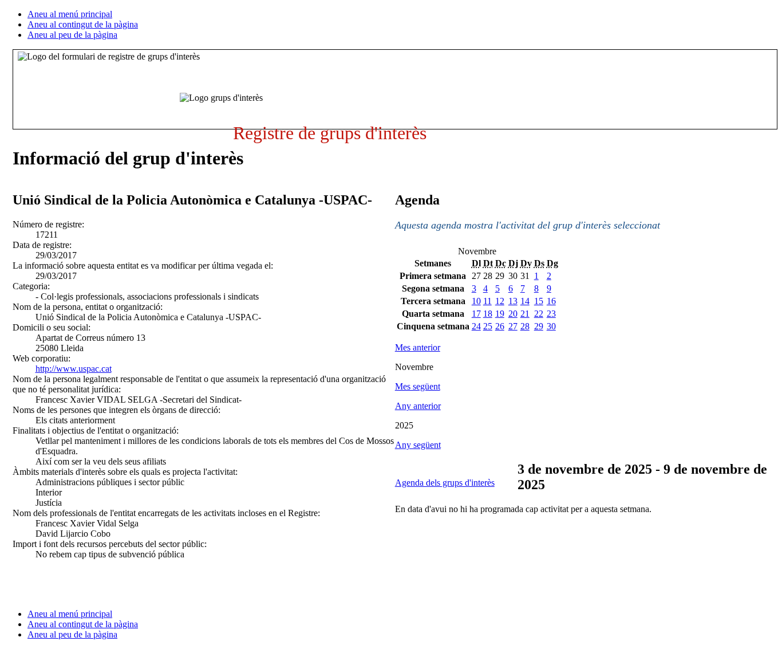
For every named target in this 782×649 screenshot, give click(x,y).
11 (487, 301)
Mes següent (417, 386)
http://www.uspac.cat (73, 368)
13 (513, 301)
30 (551, 326)
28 (525, 326)
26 (499, 326)
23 (551, 313)
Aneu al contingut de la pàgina (82, 24)
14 (525, 301)
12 (499, 301)
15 (538, 301)
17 (476, 313)
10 (476, 301)
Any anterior (418, 406)
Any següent (418, 445)
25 (487, 326)
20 (513, 313)
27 (513, 326)
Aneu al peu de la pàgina (72, 35)
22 (538, 313)
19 (499, 313)
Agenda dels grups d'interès (445, 482)
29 (538, 326)
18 (487, 313)
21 (525, 313)
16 (551, 301)
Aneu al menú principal (69, 14)
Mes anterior (417, 347)
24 (476, 326)
